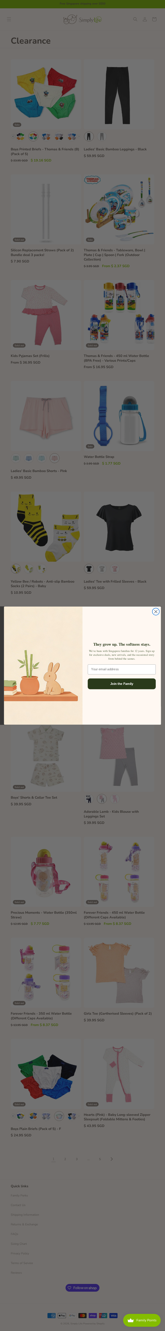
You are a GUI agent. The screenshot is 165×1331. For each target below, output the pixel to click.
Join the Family (121, 683)
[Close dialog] (155, 611)
